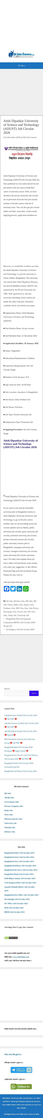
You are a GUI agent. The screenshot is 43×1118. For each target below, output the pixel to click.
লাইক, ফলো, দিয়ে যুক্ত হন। (13, 1054)
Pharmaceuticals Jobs (13, 819)
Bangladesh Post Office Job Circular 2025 (21, 895)
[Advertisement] (21, 25)
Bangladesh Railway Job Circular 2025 (20, 866)
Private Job (22, 612)
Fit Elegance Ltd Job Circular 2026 (20, 629)
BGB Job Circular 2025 (14, 908)
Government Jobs (11, 802)
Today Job (12, 615)
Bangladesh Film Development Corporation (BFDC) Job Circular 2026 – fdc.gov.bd (19, 622)
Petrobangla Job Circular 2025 (17, 899)
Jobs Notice (33, 608)
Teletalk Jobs (9, 827)
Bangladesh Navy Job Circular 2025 (19, 861)
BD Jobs (29, 601)
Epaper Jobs (29, 605)
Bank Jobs (8, 810)
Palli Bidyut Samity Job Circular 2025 (20, 878)
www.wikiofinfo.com (21, 957)
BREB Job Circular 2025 (14, 912)
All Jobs (9, 601)
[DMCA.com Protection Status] (11, 939)
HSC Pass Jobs (22, 608)
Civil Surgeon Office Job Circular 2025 (20, 883)
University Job (23, 615)
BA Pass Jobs (19, 601)
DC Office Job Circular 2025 (16, 903)
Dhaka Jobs (18, 605)
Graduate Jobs (9, 608)
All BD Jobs (9, 798)
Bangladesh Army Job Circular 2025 (19, 857)
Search (7, 689)
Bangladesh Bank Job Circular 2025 (19, 874)
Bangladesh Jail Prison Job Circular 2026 (20, 771)
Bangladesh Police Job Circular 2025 (19, 853)
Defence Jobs (9, 832)
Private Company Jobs (13, 806)
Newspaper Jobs (9, 612)
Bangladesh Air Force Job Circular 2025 (20, 870)
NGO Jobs (8, 815)
